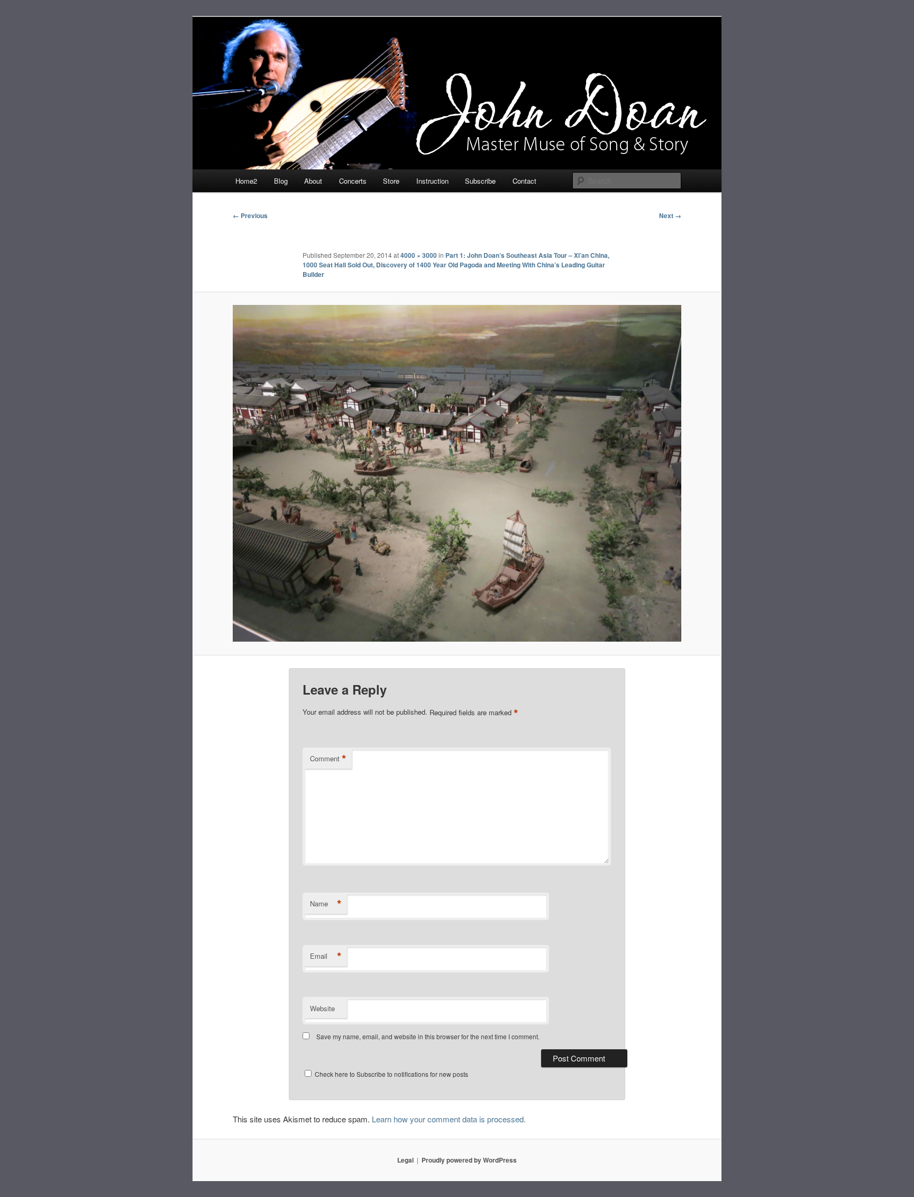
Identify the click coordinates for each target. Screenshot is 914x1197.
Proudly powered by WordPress (469, 1160)
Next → (670, 215)
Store (391, 181)
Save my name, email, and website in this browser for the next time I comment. (428, 1036)
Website (322, 1008)
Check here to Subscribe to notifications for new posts (390, 1073)
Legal (405, 1160)
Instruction (432, 181)
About (313, 181)
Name (326, 903)
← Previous (250, 215)
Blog (281, 181)
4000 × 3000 (418, 255)
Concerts (353, 181)
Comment (328, 758)
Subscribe (480, 181)
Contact (524, 181)
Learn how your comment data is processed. (449, 1118)
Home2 (246, 181)
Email (326, 956)
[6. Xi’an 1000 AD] (457, 473)
